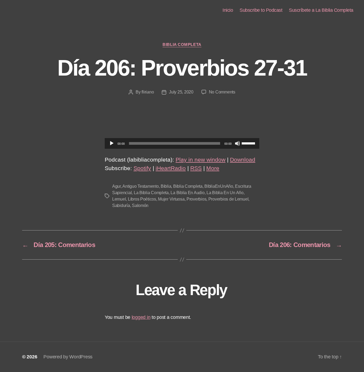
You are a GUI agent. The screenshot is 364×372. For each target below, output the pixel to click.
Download (242, 159)
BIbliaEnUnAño (218, 186)
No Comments (222, 92)
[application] (182, 143)
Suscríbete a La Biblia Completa (321, 10)
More (212, 168)
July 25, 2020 (181, 92)
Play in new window (200, 159)
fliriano (147, 92)
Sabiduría (121, 205)
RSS (196, 168)
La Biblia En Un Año (225, 192)
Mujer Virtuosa (171, 199)
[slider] (249, 143)
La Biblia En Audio (187, 192)
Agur (116, 186)
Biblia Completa (182, 44)
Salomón (140, 205)
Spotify (142, 168)
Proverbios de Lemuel (228, 199)
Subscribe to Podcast (261, 10)
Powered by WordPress (67, 356)
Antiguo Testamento (140, 186)
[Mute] (237, 143)
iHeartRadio (171, 168)
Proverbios (196, 199)
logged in (141, 317)
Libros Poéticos (142, 199)
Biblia (166, 186)
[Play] (111, 143)
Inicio (228, 10)
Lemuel (119, 199)
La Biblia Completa (151, 192)
